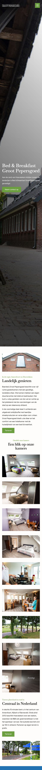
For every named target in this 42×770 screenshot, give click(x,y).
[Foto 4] (21, 546)
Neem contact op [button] (11, 189)
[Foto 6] (21, 600)
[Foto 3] (21, 519)
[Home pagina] (10, 5)
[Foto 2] (21, 492)
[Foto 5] (21, 573)
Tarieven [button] (8, 430)
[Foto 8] (21, 654)
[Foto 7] (21, 627)
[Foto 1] (21, 466)
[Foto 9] (21, 681)
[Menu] (37, 5)
